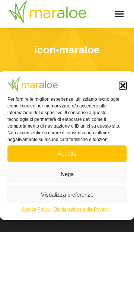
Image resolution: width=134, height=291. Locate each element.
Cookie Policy (36, 209)
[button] (123, 86)
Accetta (67, 153)
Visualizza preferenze (67, 194)
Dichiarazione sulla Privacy (81, 209)
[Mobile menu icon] (119, 14)
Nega (67, 174)
